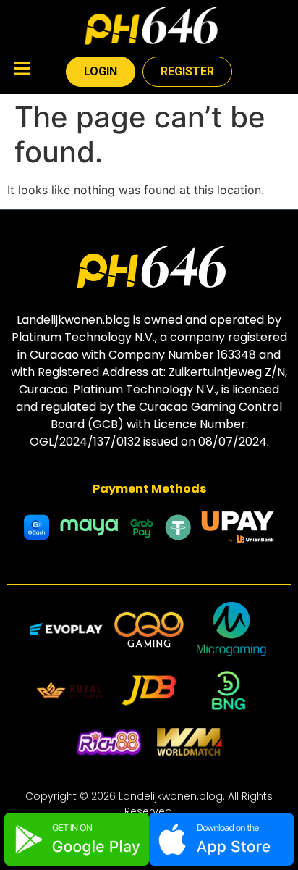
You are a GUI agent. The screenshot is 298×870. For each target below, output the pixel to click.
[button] (21, 69)
